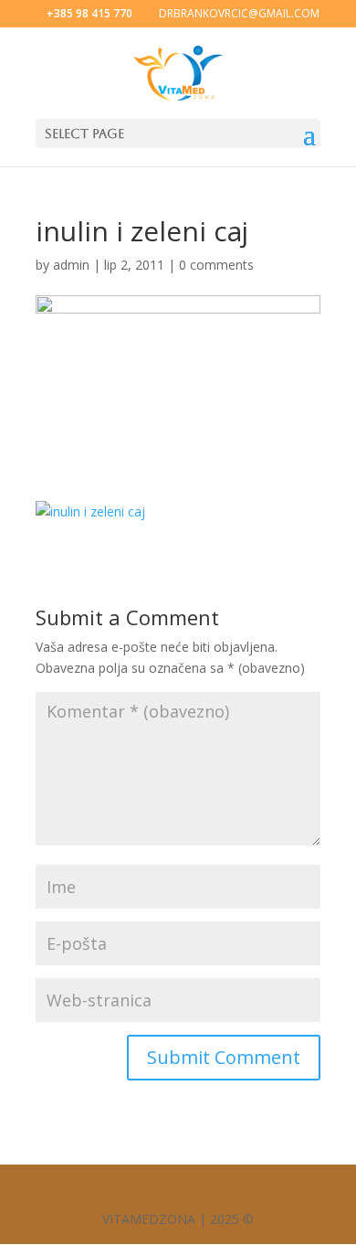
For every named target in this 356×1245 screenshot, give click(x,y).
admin (71, 264)
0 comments (216, 264)
